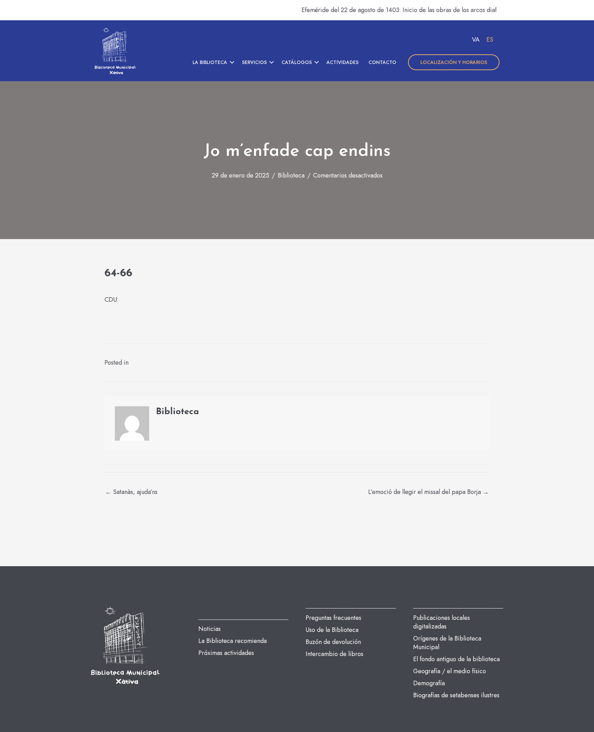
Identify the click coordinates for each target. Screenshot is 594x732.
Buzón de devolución (333, 641)
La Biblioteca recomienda (232, 640)
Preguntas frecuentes (333, 617)
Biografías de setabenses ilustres (456, 695)
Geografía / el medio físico (449, 671)
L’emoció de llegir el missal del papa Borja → (428, 491)
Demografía (429, 683)
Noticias (209, 628)
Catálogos (297, 62)
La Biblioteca (209, 62)
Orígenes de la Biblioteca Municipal (447, 643)
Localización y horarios (453, 62)
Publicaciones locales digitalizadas (441, 622)
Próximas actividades (226, 652)
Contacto (382, 62)
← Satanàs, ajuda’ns (131, 491)
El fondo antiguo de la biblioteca (456, 659)
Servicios (254, 62)
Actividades (343, 62)
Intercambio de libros (334, 653)
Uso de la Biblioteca (332, 629)
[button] (232, 62)
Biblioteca (291, 175)
